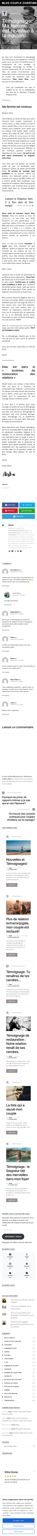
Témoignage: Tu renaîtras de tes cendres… (18, 976)
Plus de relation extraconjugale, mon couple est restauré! (17, 925)
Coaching (8, 1345)
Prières (7, 1390)
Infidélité (8, 1376)
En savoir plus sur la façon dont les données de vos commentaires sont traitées (17, 781)
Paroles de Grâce (11, 1383)
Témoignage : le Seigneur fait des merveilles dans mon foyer (18, 1173)
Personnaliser (18, 1526)
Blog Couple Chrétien (19, 3)
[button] (34, 3)
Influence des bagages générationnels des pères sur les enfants (22, 1324)
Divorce (7, 1355)
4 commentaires (12, 1119)
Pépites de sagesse (11, 1386)
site (14, 124)
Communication (10, 1348)
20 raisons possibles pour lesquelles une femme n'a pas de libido (22, 1315)
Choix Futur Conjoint (12, 1341)
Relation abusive (11, 1393)
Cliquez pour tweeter (23, 205)
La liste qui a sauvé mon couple (15, 1109)
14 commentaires (12, 1185)
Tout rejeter (18, 1532)
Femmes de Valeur (11, 1365)
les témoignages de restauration (20, 325)
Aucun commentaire (13, 937)
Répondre (5, 586)
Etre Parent (9, 1358)
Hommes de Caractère (13, 1372)
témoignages (22, 136)
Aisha (6, 42)
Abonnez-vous (13, 1237)
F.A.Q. (6, 1362)
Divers (6, 1352)
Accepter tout (18, 1520)
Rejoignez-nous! (8, 1285)
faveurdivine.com (14, 533)
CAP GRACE (12, 535)
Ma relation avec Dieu (13, 1379)
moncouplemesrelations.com (18, 530)
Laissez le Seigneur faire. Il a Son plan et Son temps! (19, 202)
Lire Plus (11, 885)
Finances (7, 1369)
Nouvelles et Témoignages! (16, 862)
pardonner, (6, 218)
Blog (17, 1425)
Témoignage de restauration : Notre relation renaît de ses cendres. (17, 1043)
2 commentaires (12, 869)
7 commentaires (23, 42)
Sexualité (8, 1397)
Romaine (5, 1433)
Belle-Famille (9, 1338)
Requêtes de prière (23, 1429)
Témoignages (9, 1400)
